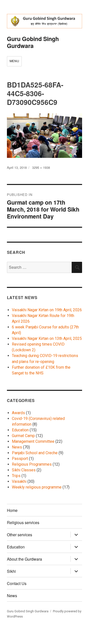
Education (20, 430)
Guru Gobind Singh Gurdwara (33, 42)
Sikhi (11, 571)
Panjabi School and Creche (35, 452)
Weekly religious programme (37, 487)
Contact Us (16, 583)
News (17, 447)
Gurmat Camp (23, 435)
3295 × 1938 (41, 167)
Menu (14, 61)
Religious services (23, 522)
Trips (16, 475)
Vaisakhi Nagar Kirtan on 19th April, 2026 (47, 310)
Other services (19, 534)
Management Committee (33, 441)
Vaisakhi (19, 481)
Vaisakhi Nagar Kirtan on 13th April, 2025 (47, 338)
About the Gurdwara (24, 559)
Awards (18, 412)
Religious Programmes (32, 464)
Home (12, 510)
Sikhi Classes (24, 470)
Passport (20, 458)
